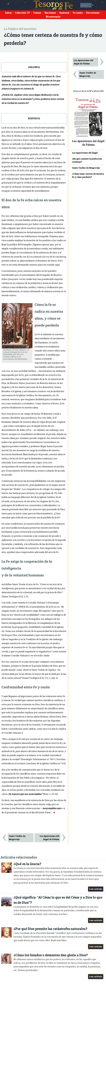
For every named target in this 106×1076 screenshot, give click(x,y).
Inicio (8, 12)
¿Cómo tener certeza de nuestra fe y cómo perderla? (88, 175)
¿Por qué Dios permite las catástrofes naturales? (50, 929)
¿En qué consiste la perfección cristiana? (87, 160)
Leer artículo (95, 889)
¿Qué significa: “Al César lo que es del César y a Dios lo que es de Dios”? (58, 900)
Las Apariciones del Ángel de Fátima (49, 838)
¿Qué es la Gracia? (27, 864)
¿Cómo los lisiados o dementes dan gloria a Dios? (51, 955)
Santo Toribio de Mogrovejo (17, 838)
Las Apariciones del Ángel (85, 152)
